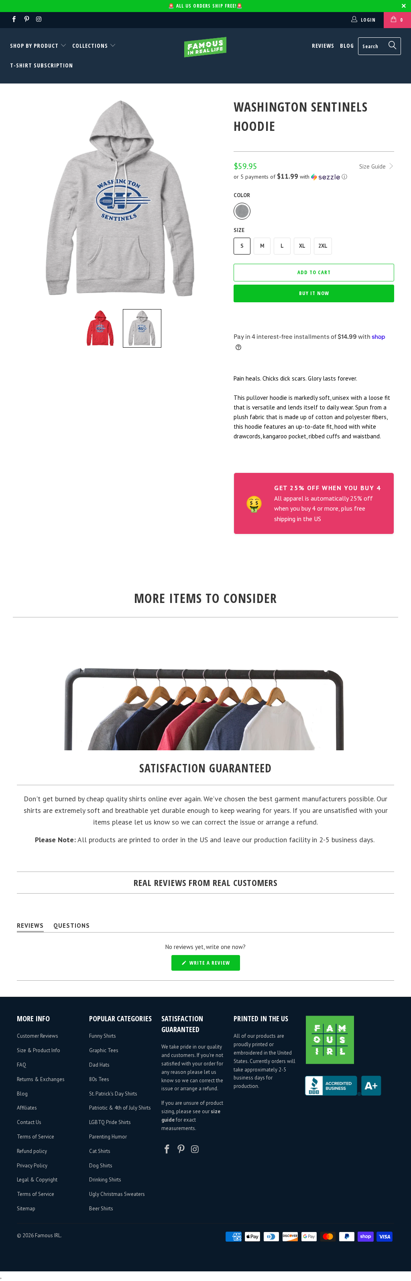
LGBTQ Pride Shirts (110, 1122)
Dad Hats (99, 1064)
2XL (323, 245)
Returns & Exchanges (41, 1079)
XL (302, 245)
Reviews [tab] (30, 927)
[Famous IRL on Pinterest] (25, 20)
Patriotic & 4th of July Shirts (120, 1107)
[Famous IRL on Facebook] (13, 20)
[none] (100, 328)
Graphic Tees (103, 1050)
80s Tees (99, 1079)
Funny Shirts (102, 1036)
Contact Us (29, 1122)
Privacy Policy (32, 1165)
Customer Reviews (37, 1036)
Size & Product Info (38, 1050)
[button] (314, 177)
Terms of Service (35, 1136)
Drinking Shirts (105, 1179)
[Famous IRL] (205, 47)
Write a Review (214, 965)
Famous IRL (48, 1235)
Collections (90, 45)
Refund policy (32, 1151)
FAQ (21, 1064)
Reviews (323, 45)
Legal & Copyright (37, 1179)
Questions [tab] (71, 927)
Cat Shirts (99, 1151)
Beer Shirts (101, 1208)
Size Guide (373, 166)
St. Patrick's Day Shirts (113, 1093)
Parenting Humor (108, 1136)
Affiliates (27, 1107)
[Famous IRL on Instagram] (38, 20)
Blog (347, 45)
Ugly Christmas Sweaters (117, 1194)
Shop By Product (35, 45)
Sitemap (26, 1208)
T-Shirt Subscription (41, 65)
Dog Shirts (100, 1165)
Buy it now (314, 293)
